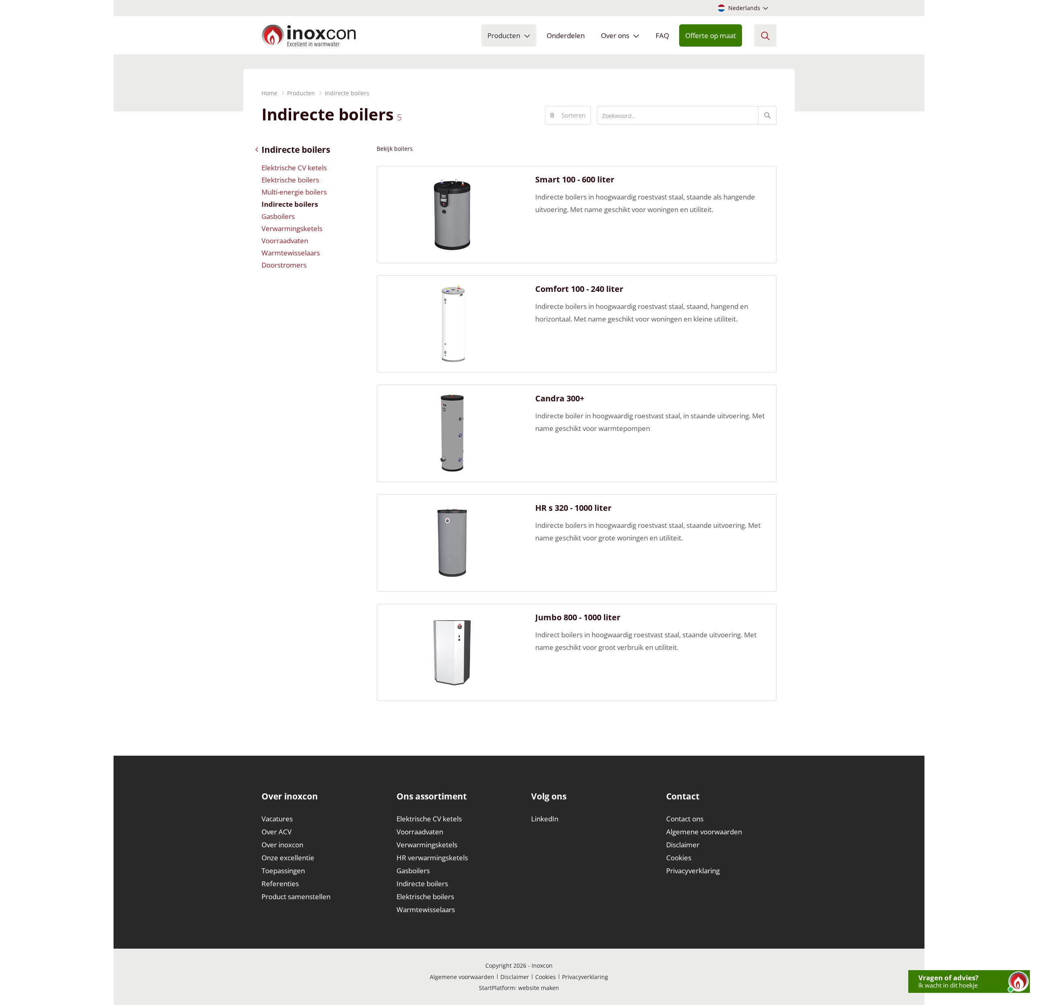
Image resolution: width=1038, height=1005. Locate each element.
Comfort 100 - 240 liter (579, 289)
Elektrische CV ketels (294, 167)
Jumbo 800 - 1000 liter (577, 617)
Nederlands (744, 8)
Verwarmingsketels (292, 228)
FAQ (662, 35)
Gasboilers (278, 216)
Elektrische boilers (290, 179)
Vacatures (277, 818)
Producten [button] (503, 35)
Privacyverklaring (693, 870)
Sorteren (573, 115)
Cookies (678, 857)
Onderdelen (566, 35)
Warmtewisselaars (291, 252)
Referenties (280, 883)
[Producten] (258, 150)
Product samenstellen (296, 896)
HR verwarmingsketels (432, 857)
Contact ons (684, 818)
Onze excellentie (288, 857)
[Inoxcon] (309, 35)
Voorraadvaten (285, 240)
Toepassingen (283, 870)
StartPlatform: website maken (519, 988)
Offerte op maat (710, 35)
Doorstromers (284, 265)
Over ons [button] (615, 35)
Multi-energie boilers (294, 192)
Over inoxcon (282, 844)
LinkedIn (544, 818)
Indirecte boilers (290, 204)
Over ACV (277, 831)
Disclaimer (682, 844)
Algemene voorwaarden (704, 831)
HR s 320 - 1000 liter (573, 508)
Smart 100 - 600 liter (574, 179)
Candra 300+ (559, 398)
